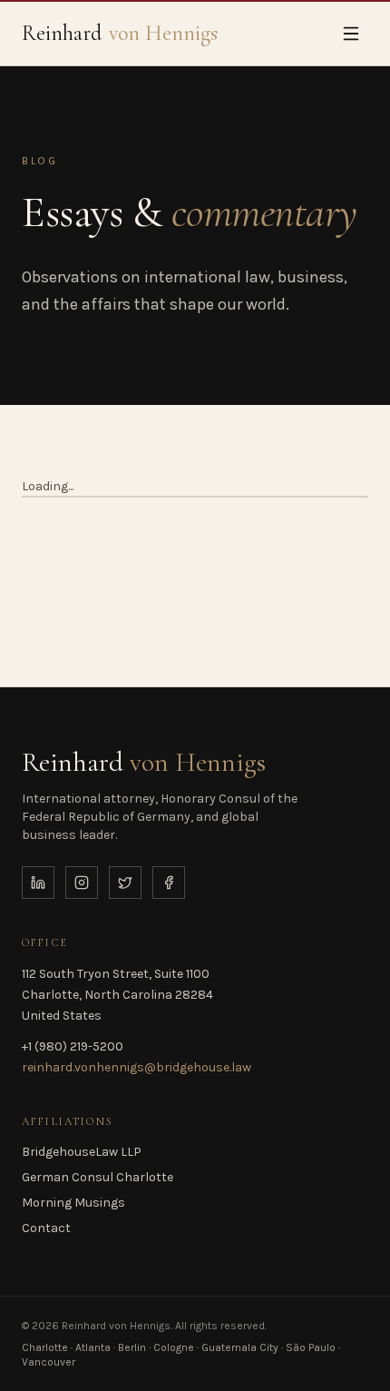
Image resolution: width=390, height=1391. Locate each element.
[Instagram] (81, 882)
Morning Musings (73, 1202)
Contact (46, 1228)
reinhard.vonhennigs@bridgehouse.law (136, 1067)
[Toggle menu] (351, 33)
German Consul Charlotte (97, 1177)
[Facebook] (168, 882)
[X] (125, 882)
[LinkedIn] (38, 882)
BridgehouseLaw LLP (81, 1151)
